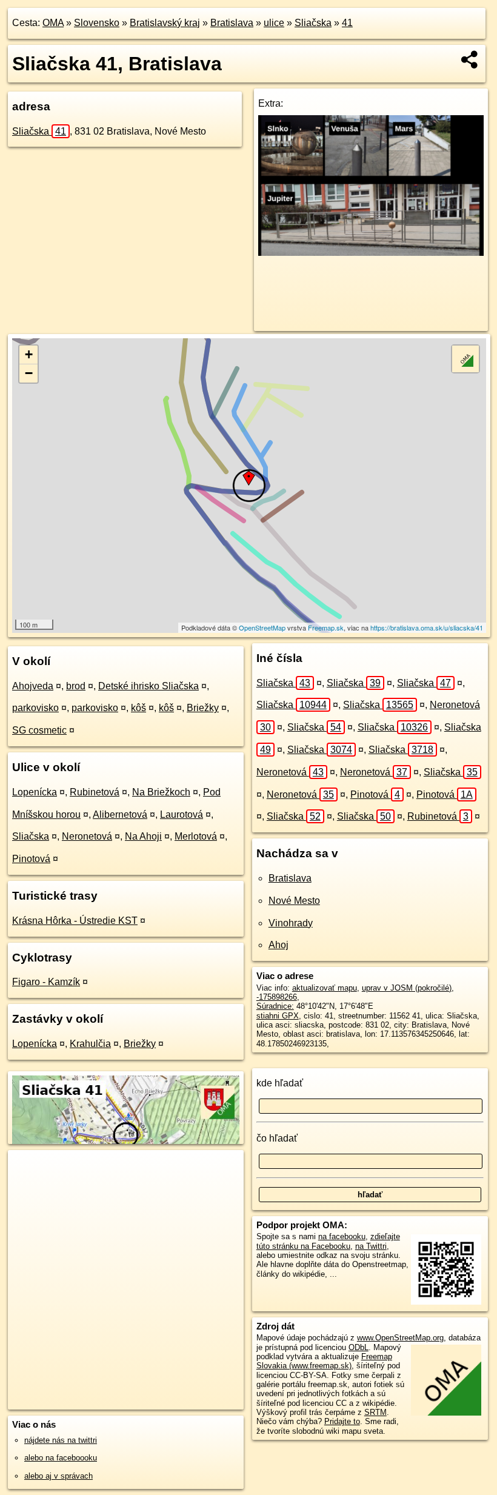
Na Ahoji (143, 836)
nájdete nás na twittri (60, 1440)
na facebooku (341, 1236)
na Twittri (371, 1246)
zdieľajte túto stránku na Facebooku (328, 1241)
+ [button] (29, 354)
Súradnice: (275, 1006)
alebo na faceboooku (60, 1457)
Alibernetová (120, 814)
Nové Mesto (294, 900)
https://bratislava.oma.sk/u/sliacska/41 (426, 627)
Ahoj (279, 945)
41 (347, 23)
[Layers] (465, 359)
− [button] (29, 373)
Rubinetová (94, 792)
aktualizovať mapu (324, 987)
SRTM (375, 1412)
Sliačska (313, 23)
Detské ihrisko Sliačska (148, 686)
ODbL (359, 1347)
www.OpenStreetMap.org (400, 1337)
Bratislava (231, 23)
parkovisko (35, 708)
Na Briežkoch (161, 792)
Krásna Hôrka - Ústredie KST (75, 920)
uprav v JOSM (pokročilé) (407, 987)
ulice (274, 23)
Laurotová (181, 814)
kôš (138, 708)
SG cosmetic (39, 730)
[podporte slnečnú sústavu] (371, 252)
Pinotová (31, 859)
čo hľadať (277, 1138)
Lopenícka (34, 792)
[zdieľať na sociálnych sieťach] (470, 59)
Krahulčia (90, 1043)
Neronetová (87, 836)
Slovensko (96, 23)
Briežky (203, 708)
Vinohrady (291, 923)
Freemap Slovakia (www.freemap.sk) (324, 1361)
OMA (53, 23)
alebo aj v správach (58, 1475)
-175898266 (276, 997)
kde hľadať (279, 1083)
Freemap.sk (326, 627)
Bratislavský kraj (165, 23)
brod (75, 686)
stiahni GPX (277, 1015)
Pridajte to (342, 1421)
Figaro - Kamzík (46, 982)
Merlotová (196, 836)
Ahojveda (32, 686)
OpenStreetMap (262, 627)
